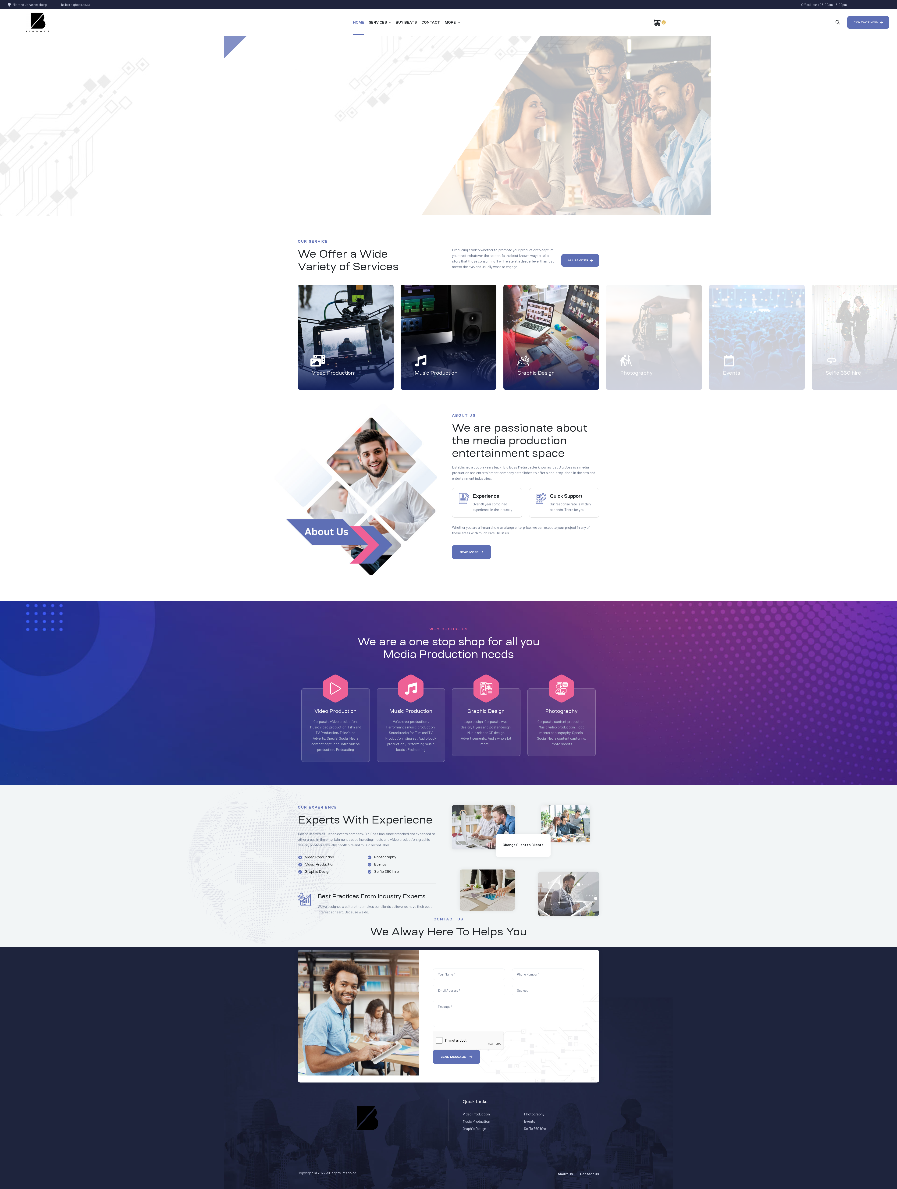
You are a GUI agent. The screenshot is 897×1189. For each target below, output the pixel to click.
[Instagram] (885, 4)
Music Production (436, 373)
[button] (868, 22)
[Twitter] (867, 4)
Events (731, 373)
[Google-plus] (876, 4)
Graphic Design (536, 373)
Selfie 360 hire (843, 373)
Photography (636, 373)
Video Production (333, 373)
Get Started (294, 168)
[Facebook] (858, 4)
